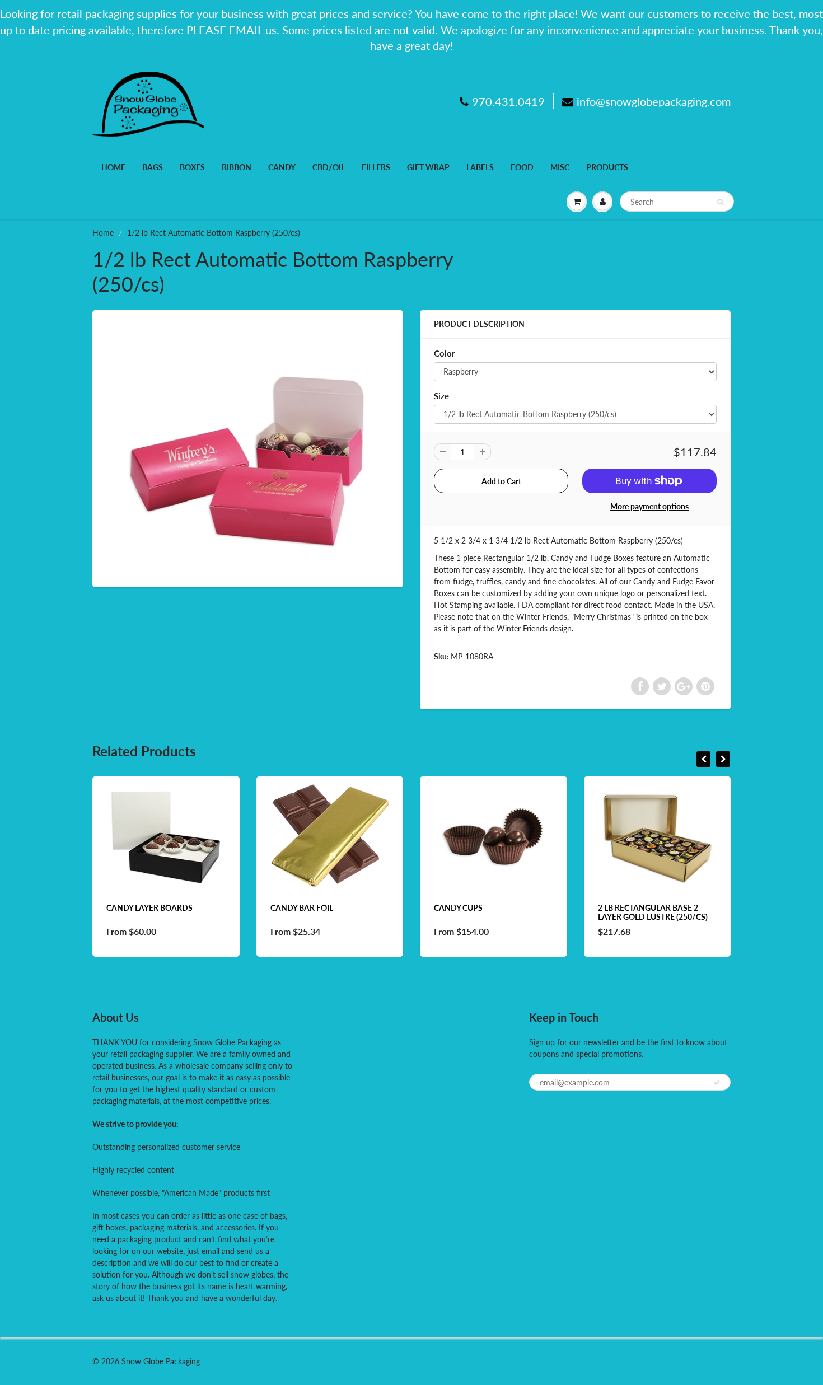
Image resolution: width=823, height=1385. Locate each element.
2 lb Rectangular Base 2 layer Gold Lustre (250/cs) (616, 912)
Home (113, 167)
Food (522, 167)
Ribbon (236, 167)
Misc (559, 167)
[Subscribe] (717, 1083)
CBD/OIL (328, 167)
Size (441, 396)
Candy (282, 167)
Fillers (376, 167)
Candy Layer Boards (114, 908)
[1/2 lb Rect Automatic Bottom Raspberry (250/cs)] (247, 447)
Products (607, 167)
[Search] (720, 202)
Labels (480, 167)
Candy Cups (422, 908)
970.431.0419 (508, 101)
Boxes (192, 167)
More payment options (649, 506)
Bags (152, 167)
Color (444, 353)
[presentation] (703, 759)
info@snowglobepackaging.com (654, 101)
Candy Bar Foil (265, 908)
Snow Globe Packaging (160, 1361)
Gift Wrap (428, 167)
